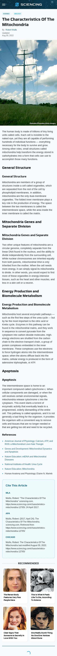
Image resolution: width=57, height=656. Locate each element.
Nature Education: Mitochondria (19, 469)
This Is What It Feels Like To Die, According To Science (41, 597)
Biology (17, 13)
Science (6, 13)
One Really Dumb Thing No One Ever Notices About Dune (41, 635)
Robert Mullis (11, 30)
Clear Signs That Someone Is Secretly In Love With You (14, 635)
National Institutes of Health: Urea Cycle (23, 464)
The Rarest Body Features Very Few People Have (12, 597)
